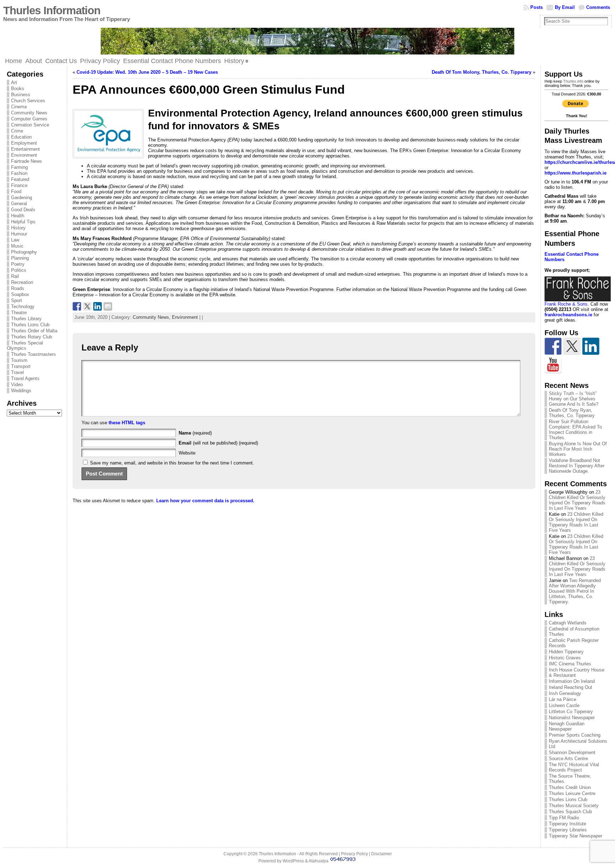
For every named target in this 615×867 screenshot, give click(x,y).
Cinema (19, 106)
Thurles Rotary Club (31, 336)
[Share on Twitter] (87, 306)
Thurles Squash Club (570, 811)
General (19, 203)
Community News (29, 112)
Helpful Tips (23, 221)
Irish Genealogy (565, 693)
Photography (24, 252)
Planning (20, 258)
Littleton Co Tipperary (571, 711)
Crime (17, 131)
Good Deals (23, 209)
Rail (15, 276)
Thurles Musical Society (574, 805)
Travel (17, 372)
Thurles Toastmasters (33, 354)
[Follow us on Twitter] (571, 346)
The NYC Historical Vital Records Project (574, 767)
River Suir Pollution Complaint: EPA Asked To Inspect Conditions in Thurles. (575, 429)
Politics (18, 270)
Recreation (22, 282)
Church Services (28, 100)
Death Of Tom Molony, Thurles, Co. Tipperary (481, 72)
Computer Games (29, 118)
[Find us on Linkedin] (590, 346)
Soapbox (20, 294)
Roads (17, 288)
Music (17, 246)
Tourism (19, 360)
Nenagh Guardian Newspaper (566, 726)
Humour (19, 234)
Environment (24, 155)
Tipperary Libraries (568, 829)
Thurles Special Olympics (25, 345)
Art (14, 82)
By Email (565, 7)
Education (21, 137)
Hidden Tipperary (566, 651)
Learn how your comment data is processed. (205, 500)
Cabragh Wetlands (568, 622)
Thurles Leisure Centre (572, 793)
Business (20, 94)
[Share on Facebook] (77, 306)
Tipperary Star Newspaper (575, 836)
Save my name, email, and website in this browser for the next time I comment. (172, 463)
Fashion (19, 173)
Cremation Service (30, 125)
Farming (19, 167)
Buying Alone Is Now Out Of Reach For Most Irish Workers (578, 449)
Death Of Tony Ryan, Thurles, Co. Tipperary (572, 412)
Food (16, 191)
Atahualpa (318, 860)
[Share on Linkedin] (97, 306)
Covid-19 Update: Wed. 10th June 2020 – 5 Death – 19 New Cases (147, 72)
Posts (536, 7)
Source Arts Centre (568, 758)
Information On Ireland (572, 681)
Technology (23, 306)
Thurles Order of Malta (34, 330)
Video (17, 384)
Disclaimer (381, 853)
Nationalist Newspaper (572, 717)
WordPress (293, 860)
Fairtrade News (26, 161)
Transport (21, 366)
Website (187, 453)
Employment (24, 143)
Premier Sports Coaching (574, 735)
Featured (20, 179)
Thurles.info (573, 81)
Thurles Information (51, 10)
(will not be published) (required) (218, 443)
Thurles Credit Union (570, 787)
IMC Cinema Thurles (570, 663)
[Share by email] (108, 306)
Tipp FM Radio (564, 817)
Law (15, 240)
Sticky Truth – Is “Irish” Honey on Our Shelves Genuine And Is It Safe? (573, 399)
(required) (195, 433)
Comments (598, 7)
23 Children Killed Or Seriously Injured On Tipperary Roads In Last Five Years (577, 500)
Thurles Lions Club (30, 324)
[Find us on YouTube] (553, 365)
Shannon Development (572, 752)
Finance (19, 185)
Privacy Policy (354, 853)
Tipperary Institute (567, 823)
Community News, (152, 317)
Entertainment (25, 149)
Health (17, 215)
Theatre (19, 312)
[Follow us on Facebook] (553, 346)
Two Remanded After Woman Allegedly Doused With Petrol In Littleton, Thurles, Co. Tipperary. (575, 591)
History (18, 227)
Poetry (18, 264)
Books (17, 88)
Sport (16, 300)
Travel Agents (25, 378)
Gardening (21, 197)
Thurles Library (26, 318)
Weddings (21, 390)
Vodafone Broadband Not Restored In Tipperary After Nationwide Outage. (576, 466)
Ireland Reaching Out (570, 687)
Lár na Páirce (562, 699)
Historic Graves (565, 657)
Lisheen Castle (564, 705)
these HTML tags (127, 422)
